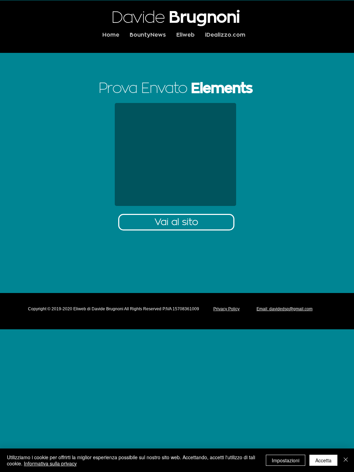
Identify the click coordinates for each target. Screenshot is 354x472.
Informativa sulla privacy (50, 463)
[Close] (346, 460)
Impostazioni (285, 460)
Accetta (323, 460)
